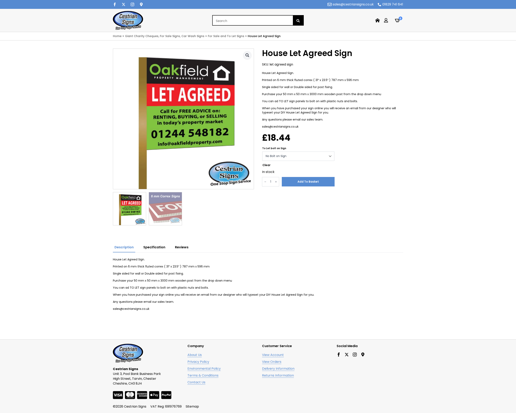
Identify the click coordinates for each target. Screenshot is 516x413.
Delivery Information (278, 368)
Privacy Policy (198, 361)
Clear (266, 165)
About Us (194, 355)
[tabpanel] (258, 286)
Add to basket (308, 182)
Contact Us (196, 382)
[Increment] (276, 182)
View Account (273, 355)
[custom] (141, 4)
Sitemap (192, 406)
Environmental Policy (204, 368)
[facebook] (115, 4)
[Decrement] (265, 182)
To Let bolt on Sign (274, 148)
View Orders (271, 361)
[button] (247, 55)
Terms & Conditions (202, 375)
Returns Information (278, 375)
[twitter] (123, 4)
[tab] (124, 247)
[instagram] (132, 4)
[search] (298, 21)
